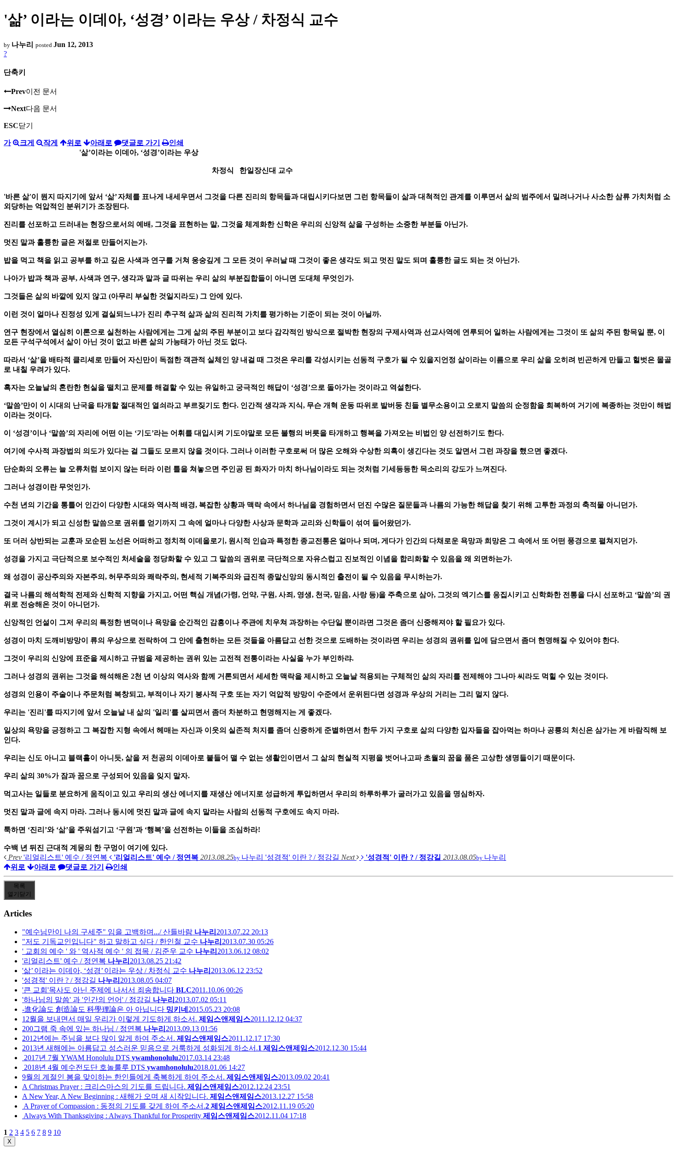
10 (57, 1132)
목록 (19, 890)
